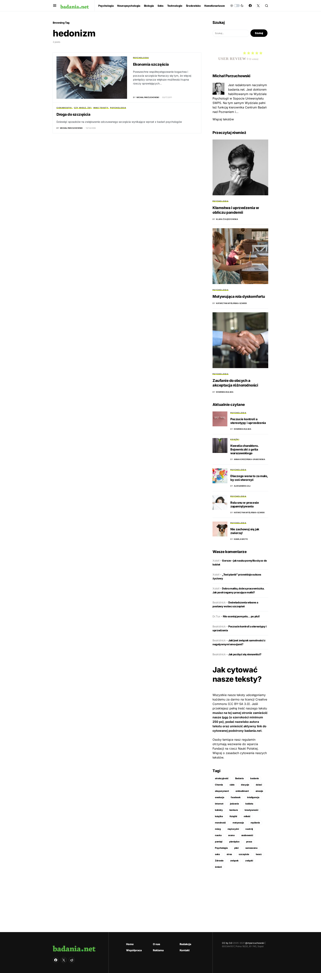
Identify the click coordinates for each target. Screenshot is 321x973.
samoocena (251, 848)
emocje (259, 791)
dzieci (259, 784)
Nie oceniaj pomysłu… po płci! (241, 616)
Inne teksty (100, 108)
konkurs (233, 810)
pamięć (219, 841)
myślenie (255, 822)
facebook (235, 797)
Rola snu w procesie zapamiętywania (244, 504)
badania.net (253, 730)
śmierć (218, 866)
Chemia (219, 784)
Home (130, 944)
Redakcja (185, 944)
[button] (55, 5)
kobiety (219, 810)
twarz (259, 854)
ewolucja (219, 797)
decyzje (245, 784)
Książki (234, 439)
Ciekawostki (64, 108)
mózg (218, 829)
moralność (220, 822)
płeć (236, 848)
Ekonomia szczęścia (151, 64)
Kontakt (184, 950)
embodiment (242, 791)
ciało (232, 784)
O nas (156, 944)
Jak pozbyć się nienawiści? (244, 654)
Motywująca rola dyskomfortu (239, 296)
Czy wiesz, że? (83, 108)
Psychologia (141, 58)
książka (219, 816)
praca (249, 841)
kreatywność (251, 810)
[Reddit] (72, 960)
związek (234, 860)
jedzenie (234, 803)
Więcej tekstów (223, 119)
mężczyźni (233, 829)
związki (249, 860)
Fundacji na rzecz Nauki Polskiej (235, 748)
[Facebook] (250, 5)
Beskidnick (219, 602)
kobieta (249, 803)
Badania (239, 778)
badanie (254, 778)
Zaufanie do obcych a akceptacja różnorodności (235, 382)
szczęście (244, 854)
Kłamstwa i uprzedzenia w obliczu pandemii (236, 210)
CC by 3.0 (227, 943)
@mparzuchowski (254, 943)
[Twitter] (258, 5)
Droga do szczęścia (73, 114)
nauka (218, 835)
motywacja (238, 822)
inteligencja (253, 797)
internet (219, 803)
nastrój (249, 829)
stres (229, 854)
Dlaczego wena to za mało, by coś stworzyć (249, 478)
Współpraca (134, 950)
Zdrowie (219, 860)
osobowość (247, 835)
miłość (247, 816)
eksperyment (222, 791)
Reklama (158, 950)
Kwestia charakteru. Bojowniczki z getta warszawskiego (244, 449)
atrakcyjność (221, 778)
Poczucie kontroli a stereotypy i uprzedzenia (248, 421)
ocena (231, 835)
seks (217, 854)
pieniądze (234, 841)
